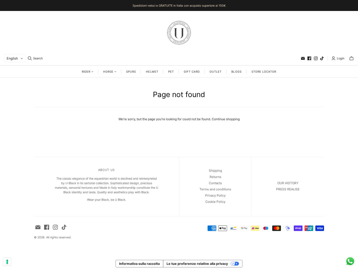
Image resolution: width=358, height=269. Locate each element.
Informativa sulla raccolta (139, 264)
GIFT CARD (192, 71)
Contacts (215, 183)
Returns (215, 177)
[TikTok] (322, 58)
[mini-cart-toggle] (351, 58)
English (12, 58)
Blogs (236, 71)
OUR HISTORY (288, 183)
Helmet (152, 71)
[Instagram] (316, 58)
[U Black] (179, 32)
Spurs (131, 71)
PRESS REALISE (288, 189)
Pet (171, 71)
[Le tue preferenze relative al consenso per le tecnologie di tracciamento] (7, 262)
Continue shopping (226, 119)
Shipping (215, 171)
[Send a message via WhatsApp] (350, 261)
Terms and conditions (215, 189)
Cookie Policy (215, 202)
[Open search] (30, 58)
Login (340, 58)
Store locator (264, 71)
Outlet (215, 71)
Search (38, 58)
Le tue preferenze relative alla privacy (197, 264)
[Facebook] (309, 58)
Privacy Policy (215, 195)
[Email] (303, 58)
